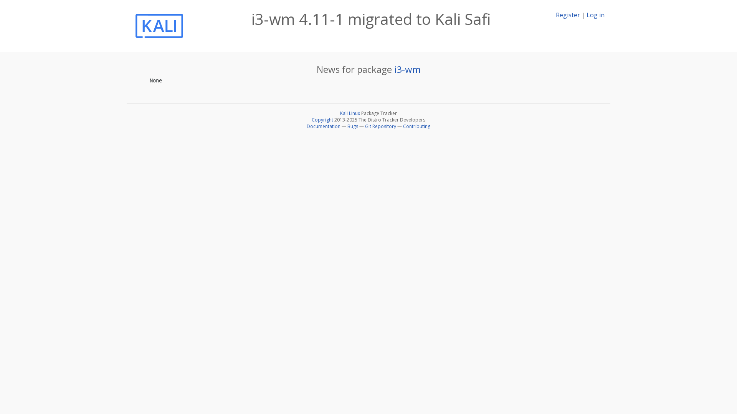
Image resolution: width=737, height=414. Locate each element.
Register (568, 15)
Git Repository (380, 126)
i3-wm (407, 69)
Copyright (322, 120)
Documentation (323, 126)
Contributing (416, 126)
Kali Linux (350, 113)
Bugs (352, 126)
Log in (596, 15)
